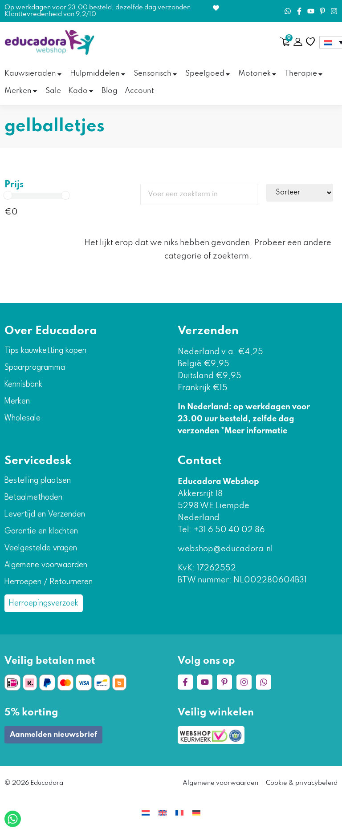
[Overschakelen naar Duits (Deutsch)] (196, 813)
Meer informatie (255, 431)
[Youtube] (310, 11)
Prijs (14, 185)
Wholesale (22, 418)
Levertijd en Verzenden (44, 514)
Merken (17, 401)
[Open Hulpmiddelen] (123, 74)
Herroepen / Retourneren (48, 582)
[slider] (8, 195)
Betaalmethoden (33, 497)
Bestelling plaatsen (37, 481)
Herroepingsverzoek (43, 603)
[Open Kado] (91, 91)
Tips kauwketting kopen (45, 351)
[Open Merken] (35, 91)
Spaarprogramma (34, 367)
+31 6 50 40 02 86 (228, 530)
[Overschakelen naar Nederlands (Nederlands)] (145, 813)
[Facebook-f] (299, 11)
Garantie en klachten (41, 531)
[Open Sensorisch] (174, 74)
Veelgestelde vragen (40, 548)
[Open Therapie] (320, 74)
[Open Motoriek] (274, 74)
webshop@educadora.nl (225, 549)
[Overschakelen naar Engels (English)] (162, 813)
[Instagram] (334, 11)
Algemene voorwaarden (45, 565)
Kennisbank (23, 384)
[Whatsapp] (287, 11)
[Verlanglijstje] (310, 41)
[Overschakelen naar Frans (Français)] (179, 813)
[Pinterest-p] (322, 11)
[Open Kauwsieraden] (59, 74)
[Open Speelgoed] (227, 74)
